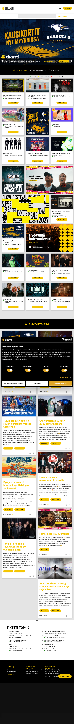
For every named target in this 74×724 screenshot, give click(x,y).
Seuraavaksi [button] (56, 70)
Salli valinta (37, 383)
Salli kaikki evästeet (60, 383)
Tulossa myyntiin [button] (39, 70)
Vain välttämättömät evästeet (13, 383)
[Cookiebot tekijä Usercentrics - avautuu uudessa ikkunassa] (63, 339)
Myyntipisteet (65, 676)
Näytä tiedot (64, 377)
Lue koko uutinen (50, 61)
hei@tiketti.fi (10, 674)
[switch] (28, 370)
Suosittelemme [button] (21, 70)
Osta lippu (19, 448)
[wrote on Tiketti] (19, 406)
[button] (2, 61)
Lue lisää (8, 448)
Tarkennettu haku (62, 16)
